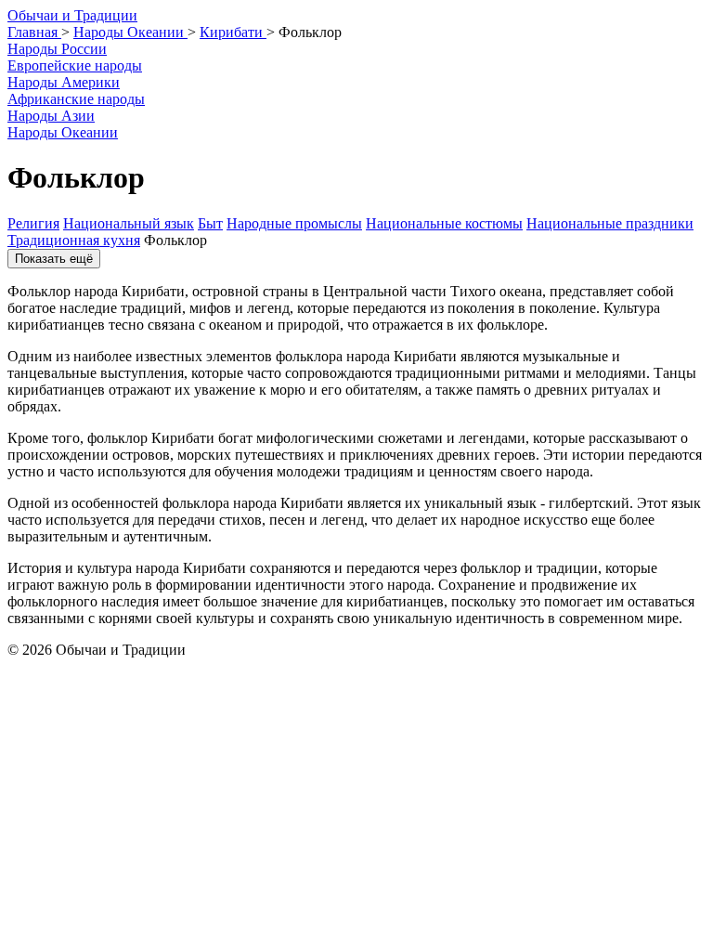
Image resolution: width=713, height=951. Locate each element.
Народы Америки (63, 82)
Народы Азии (51, 116)
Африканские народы (76, 99)
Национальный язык (128, 223)
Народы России (57, 49)
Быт (210, 223)
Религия (33, 223)
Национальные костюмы (444, 223)
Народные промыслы (294, 223)
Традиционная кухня (73, 240)
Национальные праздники (610, 223)
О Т (72, 15)
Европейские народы (74, 65)
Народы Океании (62, 132)
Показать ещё (54, 259)
